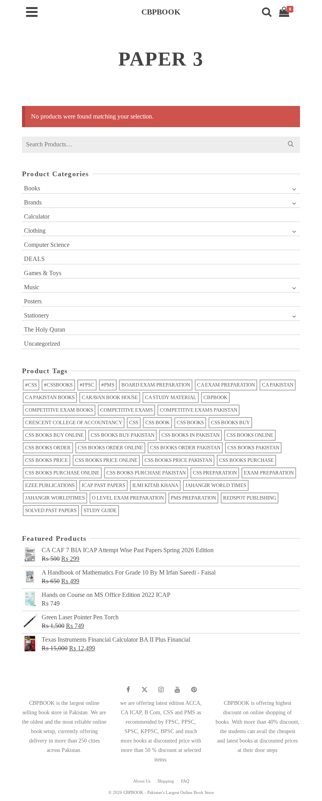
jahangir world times (215, 485)
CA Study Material (170, 397)
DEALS (34, 258)
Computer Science (47, 244)
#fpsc (87, 385)
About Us (141, 781)
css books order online (110, 448)
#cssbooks (58, 385)
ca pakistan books (50, 397)
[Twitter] (144, 689)
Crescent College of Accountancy (73, 422)
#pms (107, 385)
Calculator (36, 216)
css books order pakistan (185, 448)
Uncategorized (42, 343)
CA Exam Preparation (226, 385)
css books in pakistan (190, 435)
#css (31, 385)
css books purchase (246, 460)
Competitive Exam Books (59, 410)
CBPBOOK (215, 397)
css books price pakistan (178, 460)
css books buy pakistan (122, 435)
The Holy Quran (44, 329)
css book (157, 422)
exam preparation (269, 473)
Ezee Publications (50, 485)
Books (32, 188)
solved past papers (51, 510)
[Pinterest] (194, 689)
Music (31, 287)
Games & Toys (42, 273)
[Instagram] (161, 689)
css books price (46, 460)
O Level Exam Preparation (128, 498)
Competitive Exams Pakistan (198, 410)
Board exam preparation (155, 385)
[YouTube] (177, 689)
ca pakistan (277, 385)
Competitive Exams (126, 410)
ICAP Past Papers (103, 485)
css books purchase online (62, 473)
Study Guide (100, 510)
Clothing (35, 230)
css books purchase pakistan (146, 473)
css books (190, 422)
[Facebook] (128, 689)
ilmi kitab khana (155, 485)
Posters (33, 301)
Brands (33, 202)
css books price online (106, 460)
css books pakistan (253, 448)
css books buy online (54, 435)
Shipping (165, 781)
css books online (250, 435)
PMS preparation (193, 498)
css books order (48, 448)
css (133, 422)
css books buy (230, 422)
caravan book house (110, 397)
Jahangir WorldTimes (55, 498)
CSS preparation (215, 473)
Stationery (36, 315)
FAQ (185, 781)
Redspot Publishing (249, 498)
